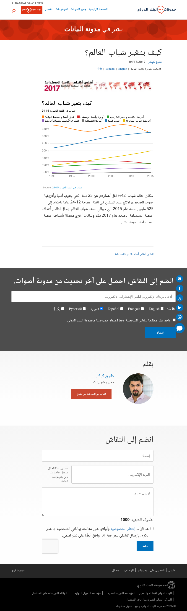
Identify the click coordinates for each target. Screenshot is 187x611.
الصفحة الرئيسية (98, 10)
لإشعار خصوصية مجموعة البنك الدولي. (92, 321)
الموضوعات (62, 10)
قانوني (172, 570)
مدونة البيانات (82, 29)
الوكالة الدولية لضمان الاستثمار (49, 593)
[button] (14, 11)
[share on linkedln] (179, 307)
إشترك (160, 332)
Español (110, 69)
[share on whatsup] (179, 317)
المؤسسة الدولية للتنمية (121, 593)
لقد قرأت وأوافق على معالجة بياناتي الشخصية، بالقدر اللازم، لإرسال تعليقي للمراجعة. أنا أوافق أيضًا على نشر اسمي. (97, 532)
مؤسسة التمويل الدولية (88, 593)
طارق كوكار (155, 62)
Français (134, 309)
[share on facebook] (179, 288)
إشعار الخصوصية (122, 529)
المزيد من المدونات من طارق (91, 394)
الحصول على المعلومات (151, 570)
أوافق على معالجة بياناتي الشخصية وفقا (119, 320)
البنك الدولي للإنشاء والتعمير (155, 593)
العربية (133, 69)
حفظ (145, 546)
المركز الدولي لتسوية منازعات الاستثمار (149, 599)
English (122, 69)
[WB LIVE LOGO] (31, 10)
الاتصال (49, 10)
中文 (99, 69)
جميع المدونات (78, 10)
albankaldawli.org (27, 3)
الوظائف (129, 570)
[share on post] (179, 298)
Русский (75, 309)
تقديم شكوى (18, 570)
